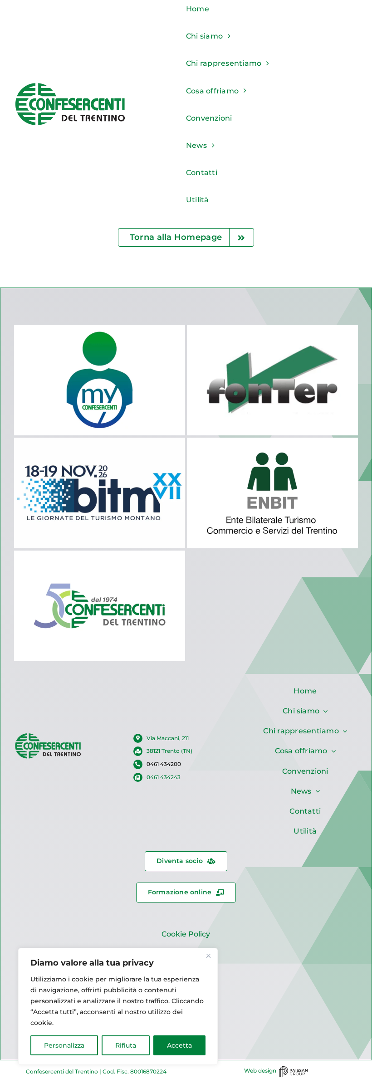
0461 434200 (164, 764)
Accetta (179, 1045)
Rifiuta (125, 1045)
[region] (118, 1006)
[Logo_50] (48, 736)
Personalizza (64, 1045)
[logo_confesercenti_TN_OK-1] (70, 85)
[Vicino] (208, 955)
